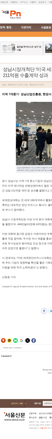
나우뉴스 (24, 2)
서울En (33, 2)
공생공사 (42, 2)
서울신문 (4, 2)
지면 (49, 413)
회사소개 (32, 417)
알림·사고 (43, 417)
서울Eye (14, 2)
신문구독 (32, 413)
